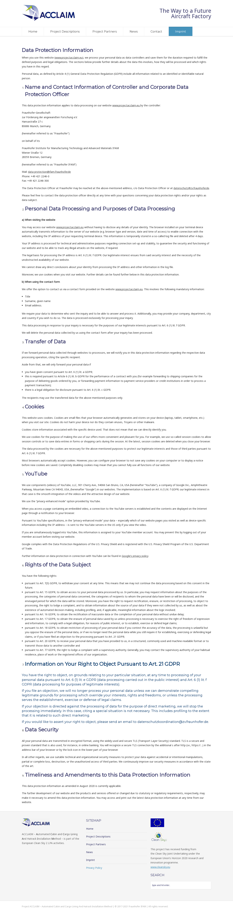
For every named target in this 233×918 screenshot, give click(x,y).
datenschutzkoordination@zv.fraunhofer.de (172, 722)
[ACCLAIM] (49, 20)
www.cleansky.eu (160, 867)
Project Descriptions (65, 31)
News (134, 31)
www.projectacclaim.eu (68, 57)
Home (32, 31)
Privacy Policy (94, 867)
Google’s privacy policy (135, 556)
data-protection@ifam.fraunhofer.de (49, 171)
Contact (156, 31)
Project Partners (104, 31)
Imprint (180, 31)
